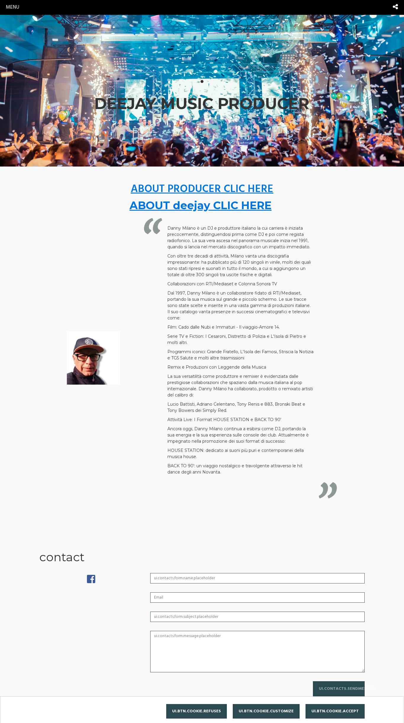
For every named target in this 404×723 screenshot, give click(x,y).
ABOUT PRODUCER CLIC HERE (202, 189)
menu (12, 7)
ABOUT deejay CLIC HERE (201, 205)
